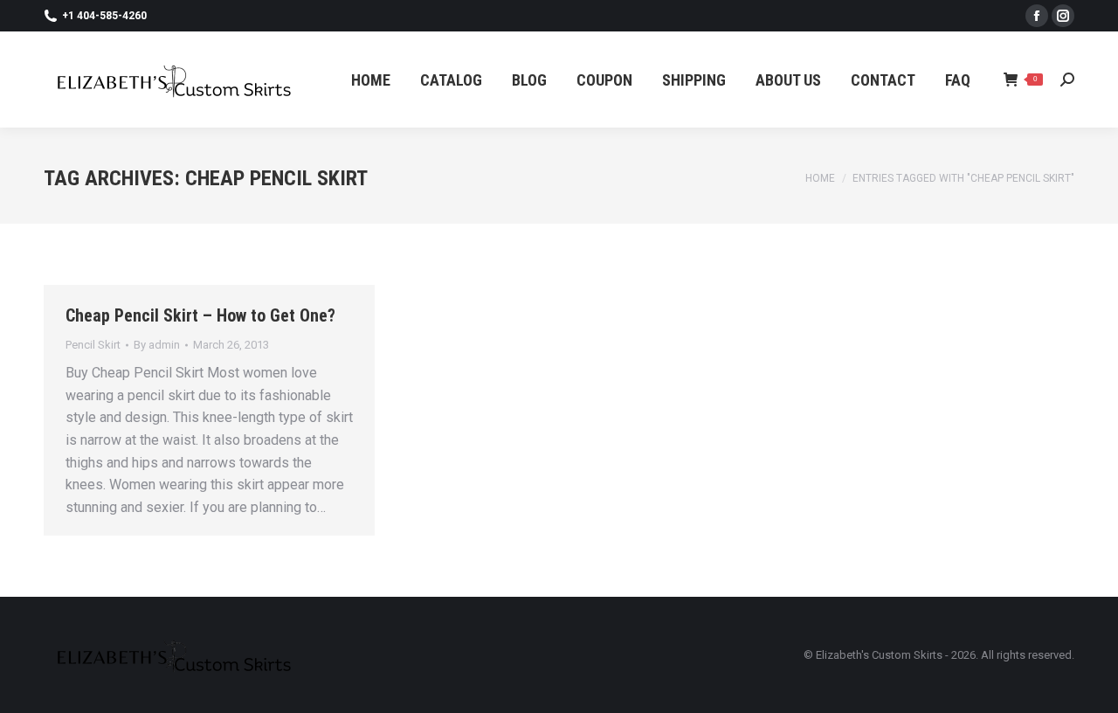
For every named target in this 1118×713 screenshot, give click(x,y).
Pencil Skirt (93, 344)
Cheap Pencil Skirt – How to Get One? (200, 315)
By (157, 344)
